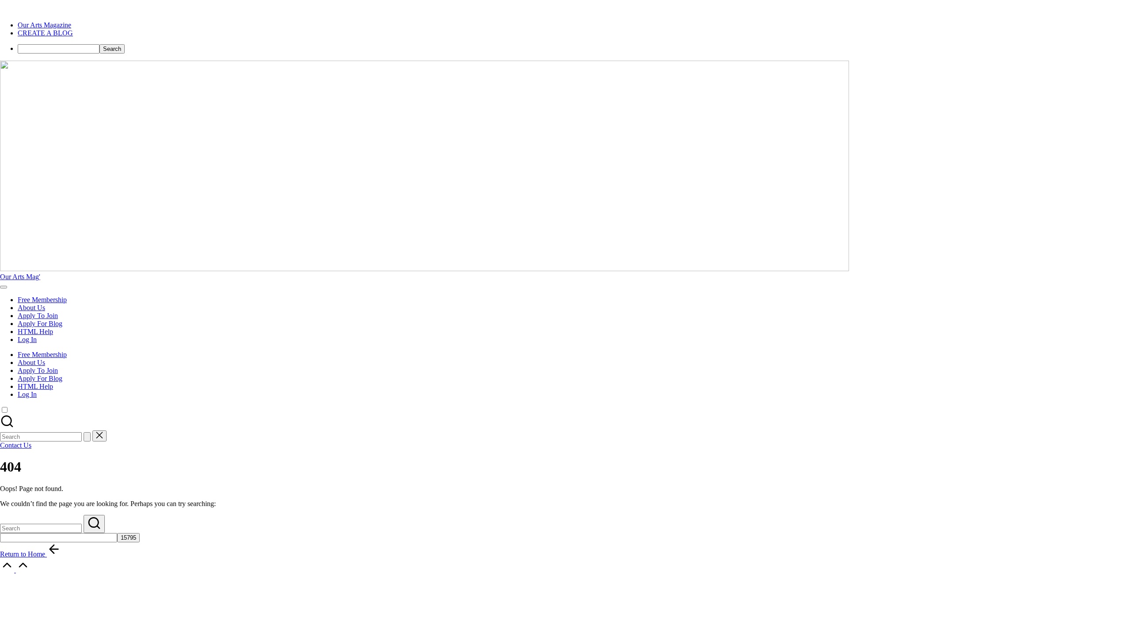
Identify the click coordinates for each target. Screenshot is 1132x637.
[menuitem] (44, 25)
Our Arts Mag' (20, 276)
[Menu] (3, 287)
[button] (87, 436)
